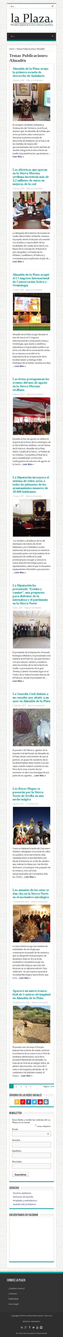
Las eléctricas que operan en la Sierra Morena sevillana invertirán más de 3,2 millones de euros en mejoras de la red (31, 177)
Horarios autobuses (22, 1193)
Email (30, 1129)
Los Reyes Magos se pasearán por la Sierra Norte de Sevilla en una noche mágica (28, 794)
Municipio (17, 1161)
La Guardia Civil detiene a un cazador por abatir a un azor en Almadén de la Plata (31, 697)
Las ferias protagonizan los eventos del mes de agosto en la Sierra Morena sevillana (31, 384)
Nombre (16, 1140)
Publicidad (13, 1299)
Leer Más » (18, 156)
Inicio (11, 49)
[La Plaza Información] (31, 24)
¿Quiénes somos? (17, 1288)
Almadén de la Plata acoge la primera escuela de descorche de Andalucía (30, 72)
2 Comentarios (32, 804)
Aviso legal (14, 1304)
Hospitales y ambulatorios (25, 1200)
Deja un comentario (34, 80)
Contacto (13, 1293)
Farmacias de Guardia (23, 1197)
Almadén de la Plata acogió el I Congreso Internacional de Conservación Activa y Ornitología (31, 280)
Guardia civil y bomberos (24, 1204)
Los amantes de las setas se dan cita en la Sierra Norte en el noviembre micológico (31, 893)
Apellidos (16, 1151)
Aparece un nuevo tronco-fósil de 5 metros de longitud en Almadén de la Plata (31, 994)
